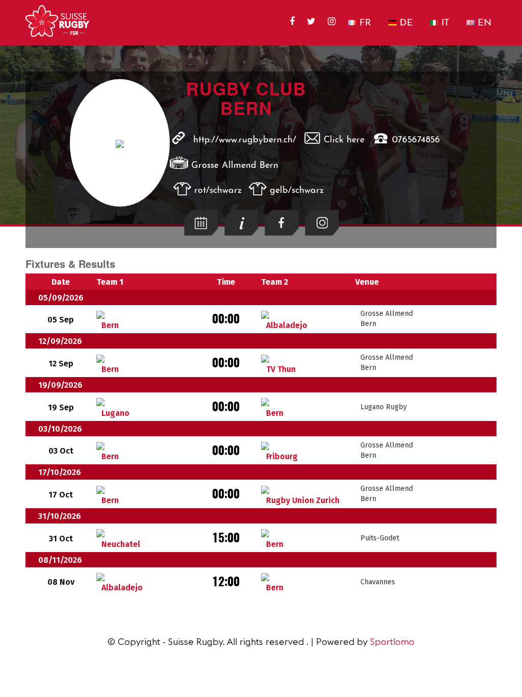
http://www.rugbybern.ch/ (244, 140)
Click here (344, 140)
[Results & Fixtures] (201, 233)
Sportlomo (392, 642)
